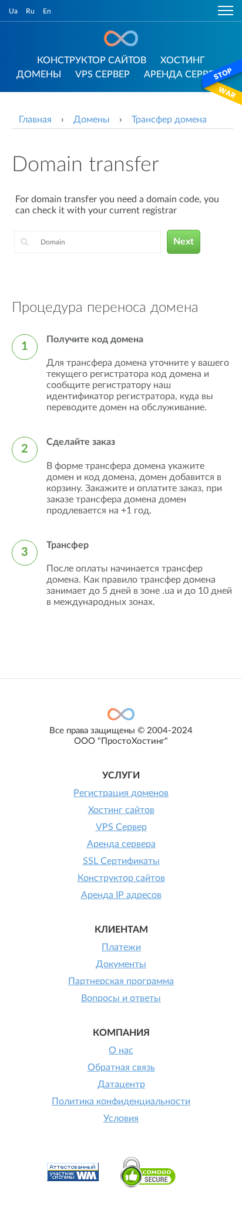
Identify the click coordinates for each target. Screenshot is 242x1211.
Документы (121, 964)
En (47, 11)
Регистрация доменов (121, 793)
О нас (121, 1050)
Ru (30, 11)
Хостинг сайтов (121, 810)
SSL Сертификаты (121, 861)
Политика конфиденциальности (121, 1101)
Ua (13, 11)
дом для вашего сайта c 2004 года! (121, 38)
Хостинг (182, 60)
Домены (38, 74)
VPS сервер (102, 74)
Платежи (121, 947)
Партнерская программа (121, 981)
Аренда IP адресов (121, 895)
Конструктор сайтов (91, 60)
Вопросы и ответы (121, 998)
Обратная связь (121, 1067)
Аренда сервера (185, 74)
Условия (121, 1118)
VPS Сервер (121, 827)
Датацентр (121, 1084)
